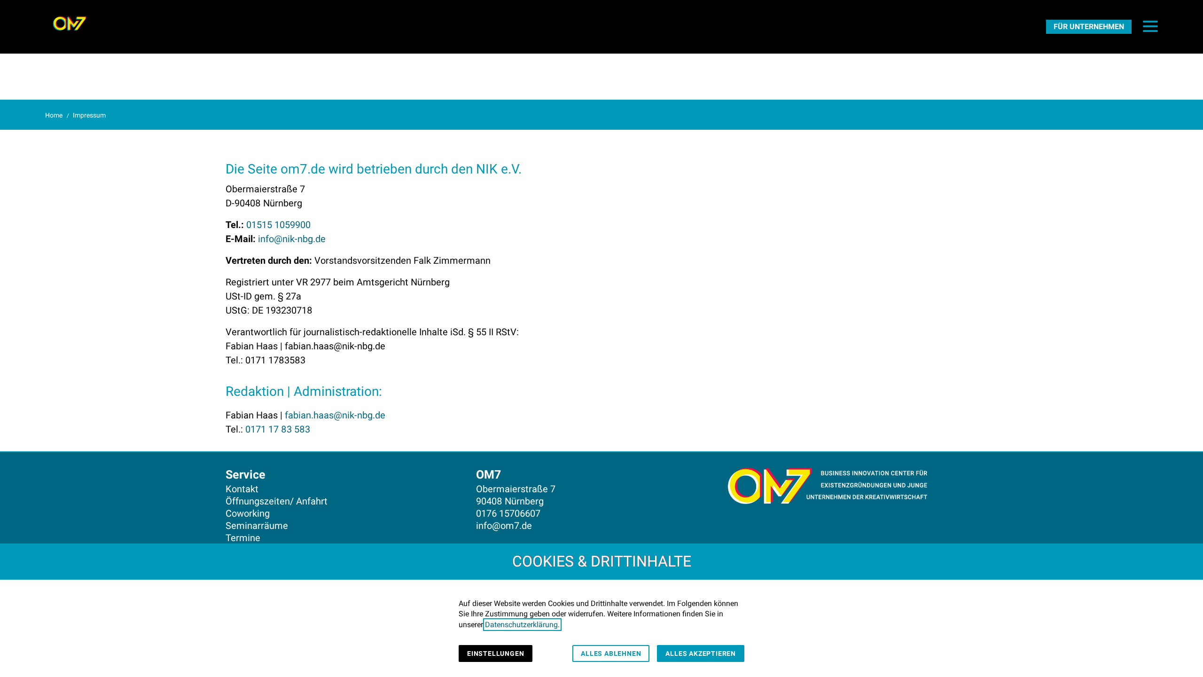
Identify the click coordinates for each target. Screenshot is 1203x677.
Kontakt (242, 489)
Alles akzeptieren (700, 653)
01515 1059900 (278, 224)
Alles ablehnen (611, 653)
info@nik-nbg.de (292, 238)
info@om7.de (504, 525)
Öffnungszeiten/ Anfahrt (277, 501)
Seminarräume (257, 525)
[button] (1150, 26)
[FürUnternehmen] (1089, 26)
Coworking (248, 513)
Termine (243, 537)
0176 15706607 (508, 513)
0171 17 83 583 (277, 429)
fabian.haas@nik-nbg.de (335, 415)
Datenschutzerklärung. (522, 624)
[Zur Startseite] (69, 23)
